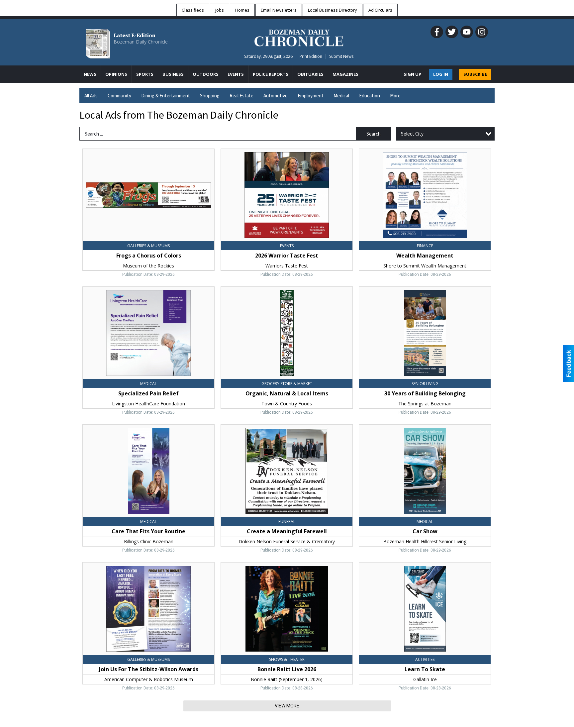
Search (373, 134)
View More (287, 705)
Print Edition (311, 56)
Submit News (341, 56)
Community (119, 95)
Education (369, 95)
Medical (341, 95)
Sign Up (412, 74)
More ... (397, 95)
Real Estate (241, 95)
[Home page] (298, 37)
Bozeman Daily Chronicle (141, 42)
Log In (440, 74)
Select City (412, 134)
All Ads (91, 95)
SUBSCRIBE (475, 74)
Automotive (275, 95)
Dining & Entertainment (165, 95)
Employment (311, 95)
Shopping (210, 95)
